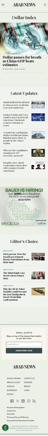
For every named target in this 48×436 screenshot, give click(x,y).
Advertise (11, 414)
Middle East (8, 251)
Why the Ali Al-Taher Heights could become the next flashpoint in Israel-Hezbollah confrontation (15, 294)
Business (12, 390)
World (10, 386)
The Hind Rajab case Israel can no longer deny (14, 275)
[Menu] (3, 4)
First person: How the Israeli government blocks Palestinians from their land (16, 258)
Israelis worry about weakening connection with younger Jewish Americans (15, 166)
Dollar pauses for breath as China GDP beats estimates (22, 61)
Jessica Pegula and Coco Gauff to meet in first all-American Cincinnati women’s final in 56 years (16, 120)
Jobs (26, 390)
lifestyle (29, 378)
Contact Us (11, 411)
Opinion (28, 382)
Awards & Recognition (16, 407)
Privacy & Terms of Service (18, 417)
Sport (10, 394)
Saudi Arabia (14, 378)
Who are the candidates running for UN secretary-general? (15, 153)
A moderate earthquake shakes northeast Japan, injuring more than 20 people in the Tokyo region (16, 138)
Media (27, 386)
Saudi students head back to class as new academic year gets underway (16, 105)
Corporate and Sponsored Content (20, 421)
